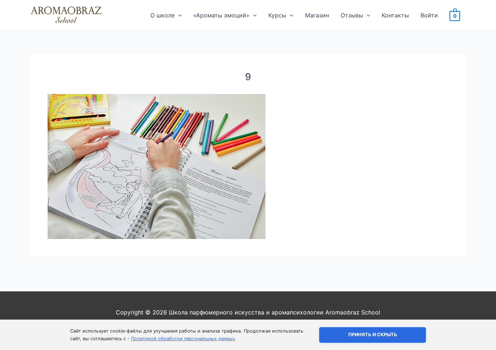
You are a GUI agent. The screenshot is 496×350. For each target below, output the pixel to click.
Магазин (317, 15)
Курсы (277, 15)
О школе (162, 15)
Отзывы (352, 15)
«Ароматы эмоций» (221, 15)
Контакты (395, 15)
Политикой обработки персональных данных (183, 338)
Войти (429, 15)
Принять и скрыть (372, 334)
